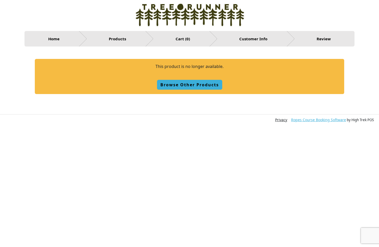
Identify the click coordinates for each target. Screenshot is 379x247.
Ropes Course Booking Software (318, 119)
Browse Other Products (189, 85)
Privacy (281, 119)
